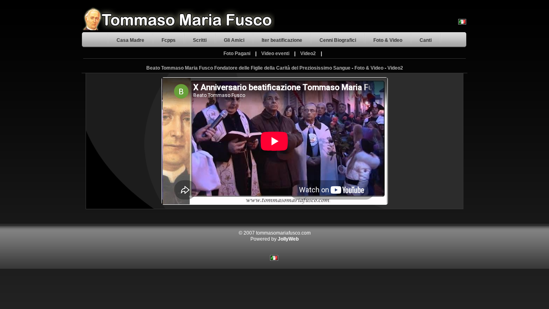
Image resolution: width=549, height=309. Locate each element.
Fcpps (169, 40)
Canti (426, 40)
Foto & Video (387, 40)
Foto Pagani (236, 53)
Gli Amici (234, 40)
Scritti (200, 40)
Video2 (308, 53)
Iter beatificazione (282, 40)
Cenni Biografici (338, 40)
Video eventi (275, 53)
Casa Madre (130, 40)
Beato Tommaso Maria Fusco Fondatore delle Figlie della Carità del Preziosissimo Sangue (248, 68)
